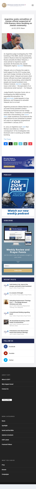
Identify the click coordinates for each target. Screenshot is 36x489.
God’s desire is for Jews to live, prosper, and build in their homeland (20, 285)
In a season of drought (16, 293)
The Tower (7, 139)
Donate (4, 469)
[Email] (20, 143)
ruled (24, 127)
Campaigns (5, 474)
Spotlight (4, 425)
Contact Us (5, 389)
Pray (3, 465)
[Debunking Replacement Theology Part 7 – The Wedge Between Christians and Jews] (6, 301)
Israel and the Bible (8, 430)
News (23, 28)
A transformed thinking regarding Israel (20, 313)
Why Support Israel (7, 384)
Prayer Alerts (20, 294)
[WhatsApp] (15, 143)
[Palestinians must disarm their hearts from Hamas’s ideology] (6, 332)
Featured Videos (7, 444)
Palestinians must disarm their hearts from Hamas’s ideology (19, 331)
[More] (30, 143)
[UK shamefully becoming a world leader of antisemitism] (6, 322)
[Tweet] (10, 143)
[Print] (25, 143)
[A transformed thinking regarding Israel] (6, 313)
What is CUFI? (6, 379)
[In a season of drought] (6, 294)
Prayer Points (20, 288)
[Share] (6, 143)
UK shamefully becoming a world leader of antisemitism (19, 321)
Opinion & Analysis (7, 435)
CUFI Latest (5, 440)
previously (10, 98)
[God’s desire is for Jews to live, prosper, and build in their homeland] (6, 285)
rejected (18, 84)
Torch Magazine (19, 307)
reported (20, 66)
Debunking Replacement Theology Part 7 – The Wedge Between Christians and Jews (20, 302)
